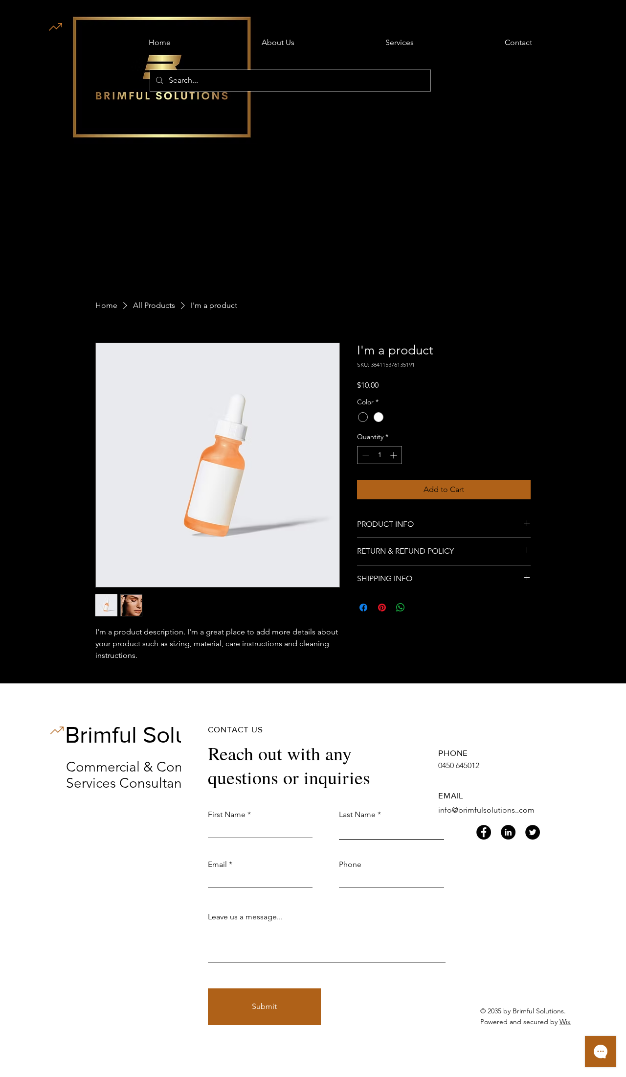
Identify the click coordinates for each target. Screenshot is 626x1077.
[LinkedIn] (508, 832)
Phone (350, 864)
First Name (227, 815)
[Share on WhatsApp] (400, 607)
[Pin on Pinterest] (382, 607)
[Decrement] (364, 455)
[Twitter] (532, 832)
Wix (565, 1021)
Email (217, 864)
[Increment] (394, 455)
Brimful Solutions (151, 734)
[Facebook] (483, 832)
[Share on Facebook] (363, 607)
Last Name (357, 815)
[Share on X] (419, 607)
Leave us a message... (245, 917)
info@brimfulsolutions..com (486, 810)
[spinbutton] (379, 455)
